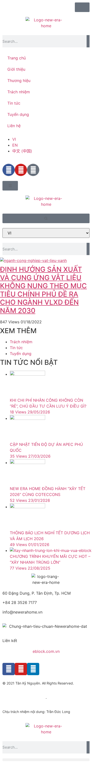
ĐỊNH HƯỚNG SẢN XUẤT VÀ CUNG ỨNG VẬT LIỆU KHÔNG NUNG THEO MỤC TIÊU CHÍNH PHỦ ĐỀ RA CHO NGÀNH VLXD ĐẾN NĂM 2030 (43, 290)
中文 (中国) (22, 151)
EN (15, 145)
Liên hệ (14, 125)
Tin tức (13, 103)
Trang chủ (16, 57)
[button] (46, 759)
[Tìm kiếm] (88, 41)
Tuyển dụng (18, 114)
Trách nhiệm (18, 91)
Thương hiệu (18, 80)
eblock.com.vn (46, 651)
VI (14, 139)
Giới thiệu (16, 69)
